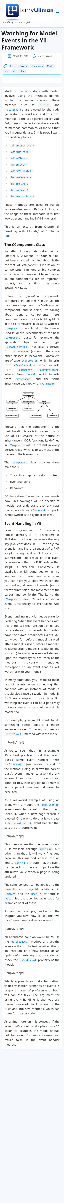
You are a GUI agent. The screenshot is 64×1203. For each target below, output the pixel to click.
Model (50, 66)
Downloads (31, 34)
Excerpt (23, 66)
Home (29, 17)
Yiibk (21, 71)
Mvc (6, 71)
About (29, 23)
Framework (37, 66)
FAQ (28, 40)
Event (13, 66)
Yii (14, 71)
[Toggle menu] (57, 13)
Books (29, 29)
